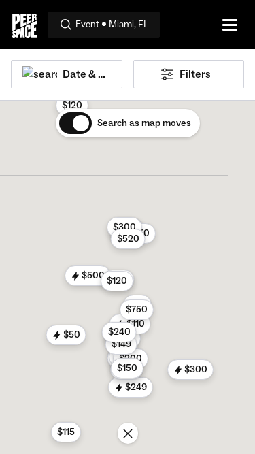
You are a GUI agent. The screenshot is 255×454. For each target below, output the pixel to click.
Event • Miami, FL (111, 24)
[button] (130, 387)
